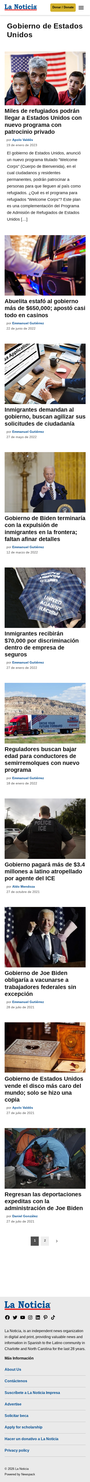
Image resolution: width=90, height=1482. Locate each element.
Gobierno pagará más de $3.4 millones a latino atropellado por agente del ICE (45, 871)
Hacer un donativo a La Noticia (31, 1439)
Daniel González (25, 1216)
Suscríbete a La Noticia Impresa (32, 1393)
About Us (13, 1369)
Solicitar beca (16, 1416)
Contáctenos (16, 1381)
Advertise (13, 1404)
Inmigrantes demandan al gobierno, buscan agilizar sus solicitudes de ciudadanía (45, 416)
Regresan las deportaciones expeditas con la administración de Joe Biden (44, 1201)
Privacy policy (17, 1450)
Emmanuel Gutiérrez (28, 323)
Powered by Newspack (20, 1474)
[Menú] (82, 7)
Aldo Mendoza (23, 886)
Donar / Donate (63, 7)
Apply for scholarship (23, 1427)
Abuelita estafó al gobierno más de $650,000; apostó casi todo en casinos (45, 308)
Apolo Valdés (22, 140)
